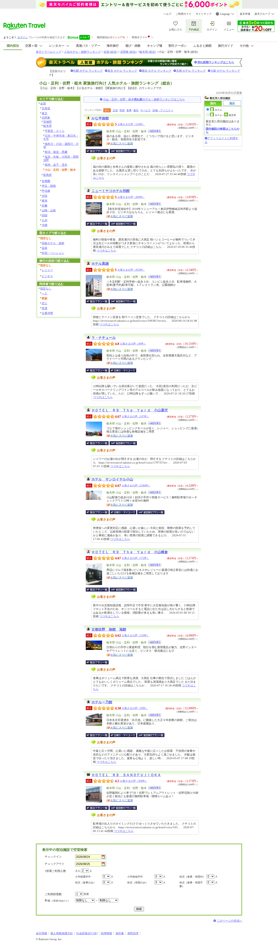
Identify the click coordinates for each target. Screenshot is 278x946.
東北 (44, 113)
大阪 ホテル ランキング (225, 70)
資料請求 (133, 933)
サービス (145, 110)
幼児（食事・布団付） (192, 876)
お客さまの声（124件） (131, 124)
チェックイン (53, 856)
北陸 (44, 195)
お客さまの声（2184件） (136, 485)
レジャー (47, 270)
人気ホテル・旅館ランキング (82, 51)
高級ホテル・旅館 (53, 243)
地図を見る (154, 131)
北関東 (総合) (128, 51)
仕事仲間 (47, 313)
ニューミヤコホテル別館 (110, 191)
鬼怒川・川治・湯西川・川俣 (61, 145)
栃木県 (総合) (147, 51)
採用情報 (106, 933)
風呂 (136, 110)
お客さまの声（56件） (135, 708)
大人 (77, 870)
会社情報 (41, 933)
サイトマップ (203, 13)
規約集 (120, 933)
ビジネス (47, 276)
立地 (115, 110)
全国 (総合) (110, 51)
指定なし (45, 288)
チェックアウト (55, 863)
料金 (57, 900)
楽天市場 (245, 13)
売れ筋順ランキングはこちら (215, 62)
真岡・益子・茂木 (56, 164)
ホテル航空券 (225, 115)
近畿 (44, 205)
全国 (43, 103)
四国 (44, 215)
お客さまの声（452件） (131, 269)
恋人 (44, 303)
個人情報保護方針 (61, 933)
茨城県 (47, 121)
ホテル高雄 (100, 263)
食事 (129, 110)
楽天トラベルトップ (48, 51)
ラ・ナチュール (103, 338)
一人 (44, 293)
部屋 (122, 110)
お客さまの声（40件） (133, 343)
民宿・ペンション (53, 253)
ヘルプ (167, 13)
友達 (44, 308)
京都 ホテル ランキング (191, 70)
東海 (44, 200)
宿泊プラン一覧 (99, 151)
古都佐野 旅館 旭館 (108, 629)
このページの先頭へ (229, 920)
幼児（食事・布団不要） (191, 884)
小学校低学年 (135, 876)
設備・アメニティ (162, 110)
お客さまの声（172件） (135, 558)
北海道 (46, 108)
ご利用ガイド (183, 13)
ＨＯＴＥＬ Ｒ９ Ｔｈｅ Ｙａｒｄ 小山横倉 (129, 552)
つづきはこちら (106, 250)
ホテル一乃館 (101, 702)
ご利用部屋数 (53, 894)
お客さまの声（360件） (133, 780)
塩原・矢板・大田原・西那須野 (61, 158)
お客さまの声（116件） (135, 635)
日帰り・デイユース (123, 370)
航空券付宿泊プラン (123, 151)
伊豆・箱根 (49, 185)
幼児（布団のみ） (137, 882)
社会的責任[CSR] (87, 933)
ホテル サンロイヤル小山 (112, 479)
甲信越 (46, 190)
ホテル (218, 110)
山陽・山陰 (49, 210)
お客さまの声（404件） (131, 197)
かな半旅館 (100, 118)
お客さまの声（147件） (135, 416)
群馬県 (47, 175)
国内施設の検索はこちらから (223, 130)
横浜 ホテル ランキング (156, 70)
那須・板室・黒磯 (56, 152)
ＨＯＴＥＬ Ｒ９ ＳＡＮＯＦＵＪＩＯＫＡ (126, 775)
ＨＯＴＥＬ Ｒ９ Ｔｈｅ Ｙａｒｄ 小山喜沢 (129, 410)
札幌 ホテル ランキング (88, 70)
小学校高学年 (83, 876)
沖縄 (44, 225)
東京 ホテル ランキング (122, 70)
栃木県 (47, 126)
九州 (44, 220)
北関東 (46, 117)
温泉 (44, 248)
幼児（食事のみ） (85, 882)
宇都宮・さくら (55, 131)
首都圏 (46, 181)
